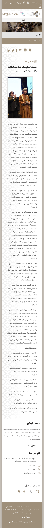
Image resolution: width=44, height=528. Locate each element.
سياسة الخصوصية (16, 512)
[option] (20, 97)
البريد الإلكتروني (32, 509)
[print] (25, 50)
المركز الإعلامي (20, 506)
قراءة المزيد (33, 445)
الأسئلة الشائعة (9, 509)
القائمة (22, 20)
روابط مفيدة (28, 512)
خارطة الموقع (9, 506)
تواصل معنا (21, 509)
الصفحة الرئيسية (34, 40)
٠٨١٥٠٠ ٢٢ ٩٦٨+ (35, 3)
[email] (20, 50)
